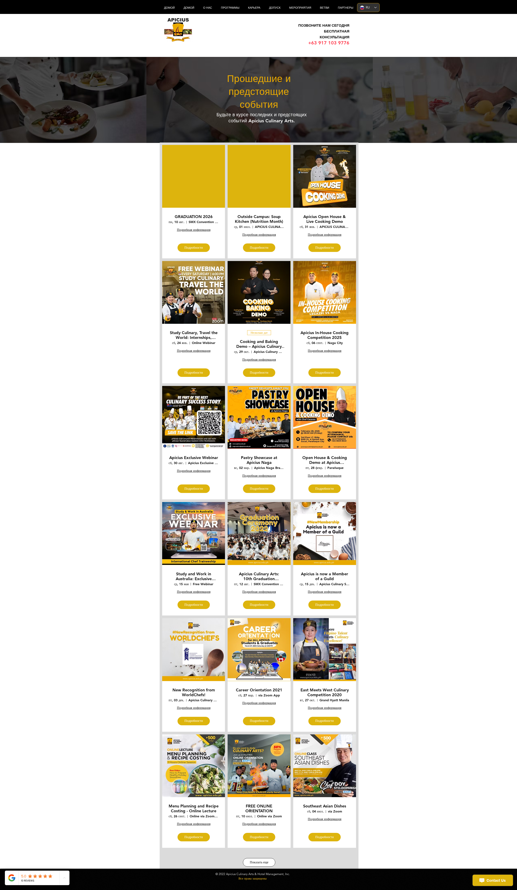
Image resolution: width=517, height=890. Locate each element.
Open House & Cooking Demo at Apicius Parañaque (324, 460)
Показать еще (259, 862)
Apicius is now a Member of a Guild (324, 576)
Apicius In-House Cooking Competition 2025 (325, 335)
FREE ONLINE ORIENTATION (259, 808)
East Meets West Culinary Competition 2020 (325, 692)
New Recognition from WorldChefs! (193, 692)
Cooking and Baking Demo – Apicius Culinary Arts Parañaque (259, 344)
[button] (324, 7)
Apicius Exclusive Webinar (193, 457)
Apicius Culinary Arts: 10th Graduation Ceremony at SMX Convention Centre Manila (259, 576)
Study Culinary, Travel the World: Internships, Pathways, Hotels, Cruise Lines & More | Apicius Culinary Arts (194, 335)
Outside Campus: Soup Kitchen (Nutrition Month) (259, 219)
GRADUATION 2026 (194, 216)
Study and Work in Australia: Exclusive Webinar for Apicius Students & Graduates (193, 576)
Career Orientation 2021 (259, 690)
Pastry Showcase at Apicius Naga (259, 460)
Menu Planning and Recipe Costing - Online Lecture (194, 808)
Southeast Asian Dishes (324, 806)
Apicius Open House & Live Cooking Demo (324, 219)
